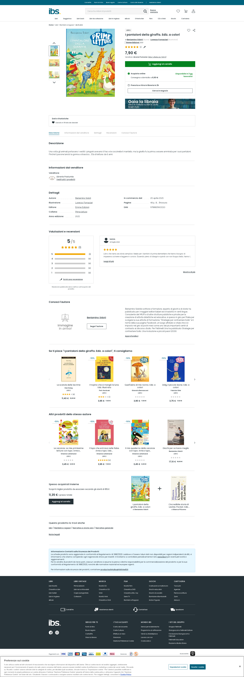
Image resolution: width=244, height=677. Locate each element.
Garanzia (117, 637)
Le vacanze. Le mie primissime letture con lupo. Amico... (68, 449)
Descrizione (54, 133)
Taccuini (177, 586)
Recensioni (111, 133)
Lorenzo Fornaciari (159, 39)
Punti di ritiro (98, 2)
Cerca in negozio (160, 90)
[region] (122, 666)
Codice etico (146, 641)
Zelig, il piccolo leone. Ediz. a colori (175, 386)
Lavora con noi (146, 637)
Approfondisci (131, 336)
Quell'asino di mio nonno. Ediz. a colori (140, 386)
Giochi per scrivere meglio (176, 448)
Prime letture (81, 212)
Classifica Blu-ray (131, 593)
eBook (51, 600)
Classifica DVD (129, 589)
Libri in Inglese (54, 596)
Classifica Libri (54, 589)
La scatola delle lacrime (68, 385)
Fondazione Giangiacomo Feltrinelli (179, 635)
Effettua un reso (119, 634)
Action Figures (154, 600)
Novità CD (102, 586)
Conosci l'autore (129, 133)
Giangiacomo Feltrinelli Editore (180, 630)
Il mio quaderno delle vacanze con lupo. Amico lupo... (140, 449)
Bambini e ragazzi (62, 528)
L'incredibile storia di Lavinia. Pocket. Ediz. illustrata (179, 505)
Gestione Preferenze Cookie (123, 641)
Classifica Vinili (105, 600)
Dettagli (97, 133)
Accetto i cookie (197, 667)
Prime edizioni (79, 586)
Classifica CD (104, 589)
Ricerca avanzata (154, 11)
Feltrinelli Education (176, 640)
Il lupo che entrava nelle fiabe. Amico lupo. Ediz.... (104, 449)
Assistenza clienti (155, 2)
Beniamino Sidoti (135, 39)
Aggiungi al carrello (162, 64)
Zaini (176, 596)
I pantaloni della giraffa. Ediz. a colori (140, 505)
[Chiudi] (240, 666)
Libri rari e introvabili (81, 589)
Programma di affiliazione (151, 630)
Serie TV (127, 596)
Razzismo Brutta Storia (177, 643)
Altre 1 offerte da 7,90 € (157, 57)
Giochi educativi (155, 589)
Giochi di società (155, 593)
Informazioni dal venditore (76, 133)
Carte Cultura (122, 2)
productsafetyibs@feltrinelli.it (114, 569)
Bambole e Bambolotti (157, 596)
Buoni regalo (110, 2)
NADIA (112, 239)
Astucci (177, 600)
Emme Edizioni (132, 42)
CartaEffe (88, 2)
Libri (50, 528)
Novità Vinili (103, 596)
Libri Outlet (53, 593)
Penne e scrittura (180, 593)
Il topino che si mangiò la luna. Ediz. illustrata (104, 386)
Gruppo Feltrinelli (175, 627)
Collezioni (77, 596)
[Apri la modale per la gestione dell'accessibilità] (192, 653)
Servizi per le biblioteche (150, 627)
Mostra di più (189, 272)
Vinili (100, 593)
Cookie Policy (125, 674)
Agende (177, 589)
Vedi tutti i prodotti (65, 179)
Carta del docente (136, 2)
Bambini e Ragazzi (131, 600)
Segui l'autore (96, 326)
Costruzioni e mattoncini (158, 586)
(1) (80, 247)
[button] (145, 11)
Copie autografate (81, 593)
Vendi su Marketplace (149, 634)
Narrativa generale (104, 528)
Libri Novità (53, 586)
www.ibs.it (162, 557)
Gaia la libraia (91, 637)
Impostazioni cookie (178, 667)
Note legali (54, 534)
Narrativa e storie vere (83, 528)
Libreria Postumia (140, 57)
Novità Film (128, 586)
